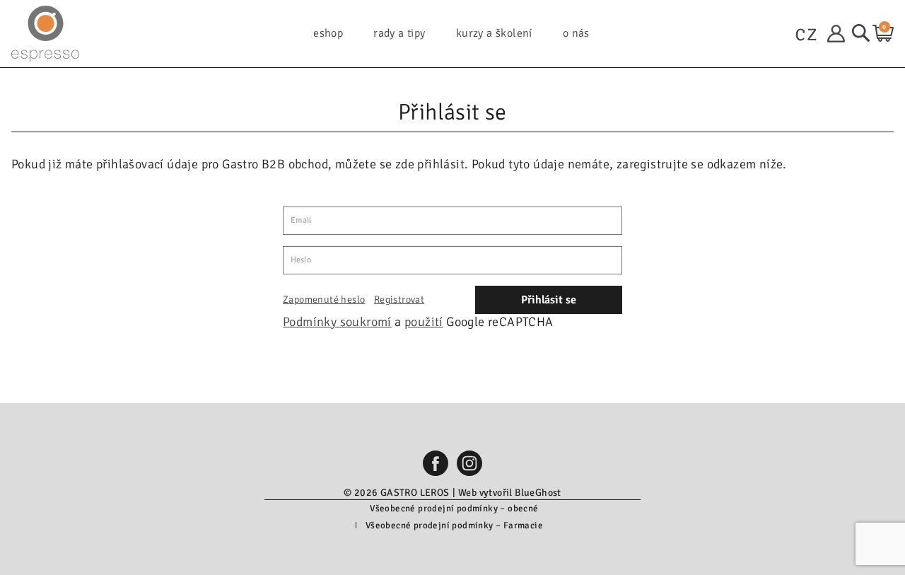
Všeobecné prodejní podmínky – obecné (454, 508)
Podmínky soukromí (337, 322)
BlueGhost (538, 493)
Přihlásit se (548, 300)
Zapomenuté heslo (324, 300)
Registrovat (399, 300)
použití (423, 322)
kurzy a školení (494, 33)
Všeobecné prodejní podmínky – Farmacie (454, 525)
